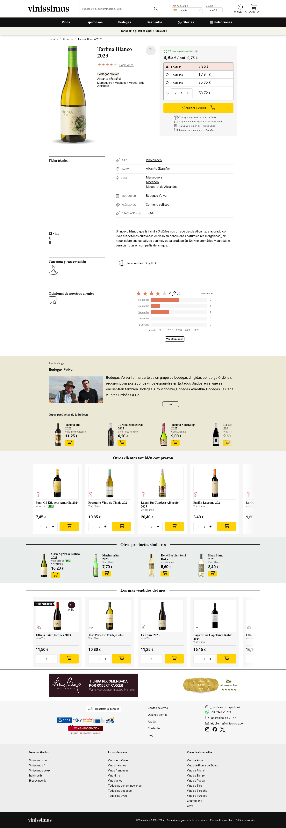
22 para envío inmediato (182, 51)
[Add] (69, 526)
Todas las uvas (117, 795)
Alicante (68, 39)
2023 (196, 330)
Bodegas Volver (108, 74)
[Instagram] (208, 730)
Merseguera (104, 82)
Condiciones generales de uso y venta (187, 820)
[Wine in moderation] (85, 729)
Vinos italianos (117, 765)
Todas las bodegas (120, 790)
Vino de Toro (195, 785)
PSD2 (66, 720)
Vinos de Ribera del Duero (202, 765)
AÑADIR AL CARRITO (195, 108)
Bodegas (124, 22)
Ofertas (188, 22)
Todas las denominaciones (125, 785)
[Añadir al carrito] (69, 443)
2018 (179, 330)
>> (170, 404)
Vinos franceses (118, 770)
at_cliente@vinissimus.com (227, 723)
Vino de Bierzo (196, 775)
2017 (170, 330)
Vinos (66, 22)
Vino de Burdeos (197, 795)
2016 (161, 330)
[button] (240, 8)
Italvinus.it (35, 775)
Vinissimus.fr (37, 765)
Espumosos (94, 22)
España (53, 39)
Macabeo (120, 82)
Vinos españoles (118, 760)
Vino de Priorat (196, 770)
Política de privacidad (221, 820)
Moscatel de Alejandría (161, 187)
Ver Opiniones (174, 339)
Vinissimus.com (39, 760)
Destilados (154, 22)
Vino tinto (114, 775)
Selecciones (223, 22)
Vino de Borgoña (197, 790)
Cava (190, 805)
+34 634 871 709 (220, 712)
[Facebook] (215, 730)
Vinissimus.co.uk (39, 770)
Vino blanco (154, 160)
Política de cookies (245, 820)
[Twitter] (223, 730)
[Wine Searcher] (210, 685)
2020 (187, 330)
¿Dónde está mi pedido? (225, 707)
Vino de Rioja (195, 760)
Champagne (194, 800)
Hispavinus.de (37, 780)
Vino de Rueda (196, 780)
